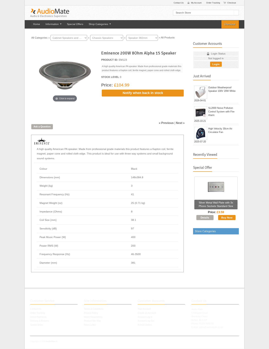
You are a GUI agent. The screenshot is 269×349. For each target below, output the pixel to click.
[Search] (236, 12)
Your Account (144, 309)
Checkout (231, 3)
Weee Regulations (93, 317)
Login (216, 64)
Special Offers (75, 24)
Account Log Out (146, 321)
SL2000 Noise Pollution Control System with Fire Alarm (221, 111)
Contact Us (179, 3)
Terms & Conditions (93, 309)
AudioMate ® (51, 341)
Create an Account (147, 313)
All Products (168, 37)
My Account (196, 3)
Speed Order (36, 325)
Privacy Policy (91, 313)
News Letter (90, 325)
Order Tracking (213, 3)
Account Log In (145, 317)
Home (36, 24)
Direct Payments (38, 317)
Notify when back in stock (143, 93)
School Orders (145, 325)
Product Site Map (92, 321)
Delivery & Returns (39, 321)
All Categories (39, 37)
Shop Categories (98, 24)
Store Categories (205, 231)
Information (52, 24)
